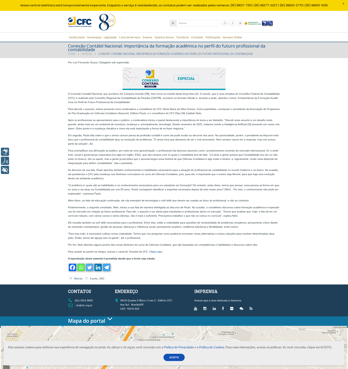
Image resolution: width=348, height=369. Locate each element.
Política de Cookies (211, 347)
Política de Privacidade (179, 347)
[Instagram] (206, 308)
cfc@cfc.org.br (83, 305)
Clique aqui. (156, 251)
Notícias (87, 54)
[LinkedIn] (215, 308)
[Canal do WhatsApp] (242, 308)
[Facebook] (72, 267)
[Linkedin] (98, 267)
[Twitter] (89, 267)
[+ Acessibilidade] (5, 170)
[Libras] (5, 152)
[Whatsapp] (81, 267)
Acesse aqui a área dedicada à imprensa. (218, 300)
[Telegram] (106, 267)
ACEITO (174, 357)
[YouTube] (196, 308)
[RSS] (252, 308)
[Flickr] (233, 308)
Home (71, 54)
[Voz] (5, 161)
